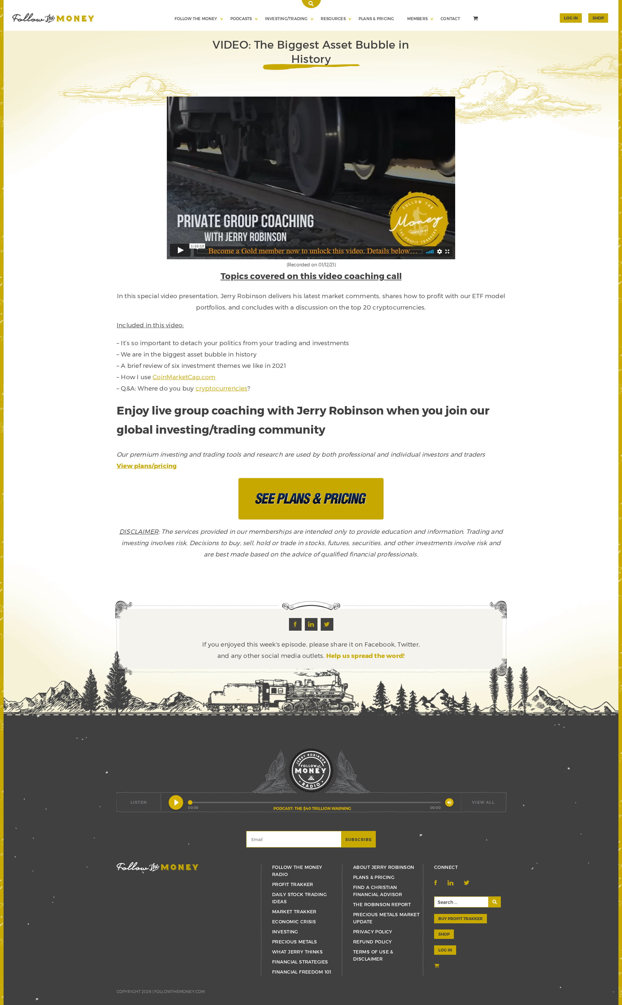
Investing (285, 931)
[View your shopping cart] (476, 19)
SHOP (598, 18)
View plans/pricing (147, 465)
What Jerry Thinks (297, 951)
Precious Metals (294, 941)
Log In (571, 18)
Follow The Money (196, 18)
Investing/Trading (286, 18)
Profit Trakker (292, 884)
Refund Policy (372, 941)
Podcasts (241, 18)
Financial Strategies (300, 961)
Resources (333, 18)
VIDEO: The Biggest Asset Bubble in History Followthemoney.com (53, 18)
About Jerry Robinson (383, 867)
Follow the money (158, 866)
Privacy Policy (372, 931)
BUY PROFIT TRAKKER (460, 918)
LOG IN (445, 950)
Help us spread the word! (365, 655)
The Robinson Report (382, 904)
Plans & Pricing (376, 18)
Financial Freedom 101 (301, 972)
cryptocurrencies (222, 388)
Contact (450, 18)
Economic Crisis (294, 921)
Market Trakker (294, 911)
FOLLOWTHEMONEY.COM (179, 991)
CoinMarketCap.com (184, 376)
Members (417, 18)
